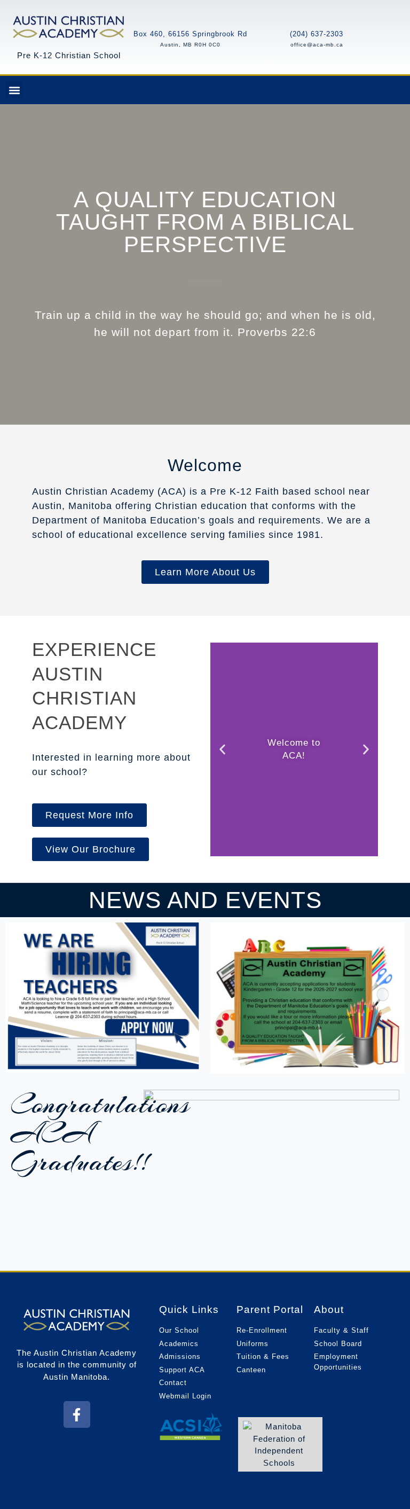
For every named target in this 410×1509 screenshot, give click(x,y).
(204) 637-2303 (316, 34)
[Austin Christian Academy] (69, 26)
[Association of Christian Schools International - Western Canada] (190, 1426)
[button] (14, 90)
